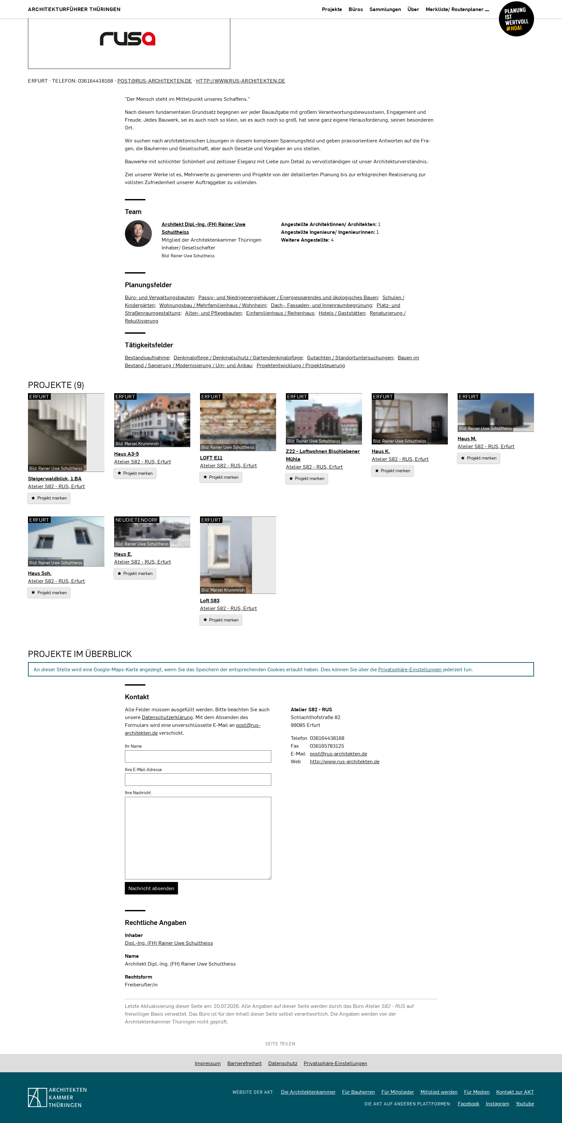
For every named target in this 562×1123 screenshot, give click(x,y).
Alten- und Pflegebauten (213, 312)
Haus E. (123, 553)
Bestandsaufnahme (147, 357)
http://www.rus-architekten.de (240, 80)
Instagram (497, 1103)
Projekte (332, 9)
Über (413, 9)
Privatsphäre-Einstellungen (410, 669)
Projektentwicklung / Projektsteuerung (301, 365)
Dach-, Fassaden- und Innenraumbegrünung (321, 305)
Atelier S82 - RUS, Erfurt (56, 486)
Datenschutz (282, 1063)
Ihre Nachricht (138, 792)
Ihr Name (133, 746)
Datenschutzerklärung (167, 717)
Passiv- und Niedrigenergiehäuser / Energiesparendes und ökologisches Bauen (288, 297)
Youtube (525, 1103)
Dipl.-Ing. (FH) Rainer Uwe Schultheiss (169, 942)
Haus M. (467, 438)
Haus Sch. (39, 573)
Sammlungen (385, 9)
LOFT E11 (211, 457)
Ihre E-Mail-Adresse (143, 769)
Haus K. (381, 451)
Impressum (208, 1063)
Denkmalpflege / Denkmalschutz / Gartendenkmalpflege (238, 357)
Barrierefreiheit (244, 1063)
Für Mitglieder (397, 1091)
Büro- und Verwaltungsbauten (159, 297)
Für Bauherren (358, 1091)
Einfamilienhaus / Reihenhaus (280, 312)
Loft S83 (210, 600)
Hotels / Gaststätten (342, 312)
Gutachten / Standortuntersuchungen (350, 357)
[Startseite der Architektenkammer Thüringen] (84, 1097)
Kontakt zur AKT (515, 1091)
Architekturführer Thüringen (74, 9)
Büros (356, 9)
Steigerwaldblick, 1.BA (55, 478)
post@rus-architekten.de (154, 80)
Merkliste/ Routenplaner (455, 9)
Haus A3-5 (126, 453)
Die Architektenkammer (308, 1091)
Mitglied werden (439, 1091)
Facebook (468, 1103)
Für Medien (477, 1091)
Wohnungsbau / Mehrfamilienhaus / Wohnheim (212, 305)
